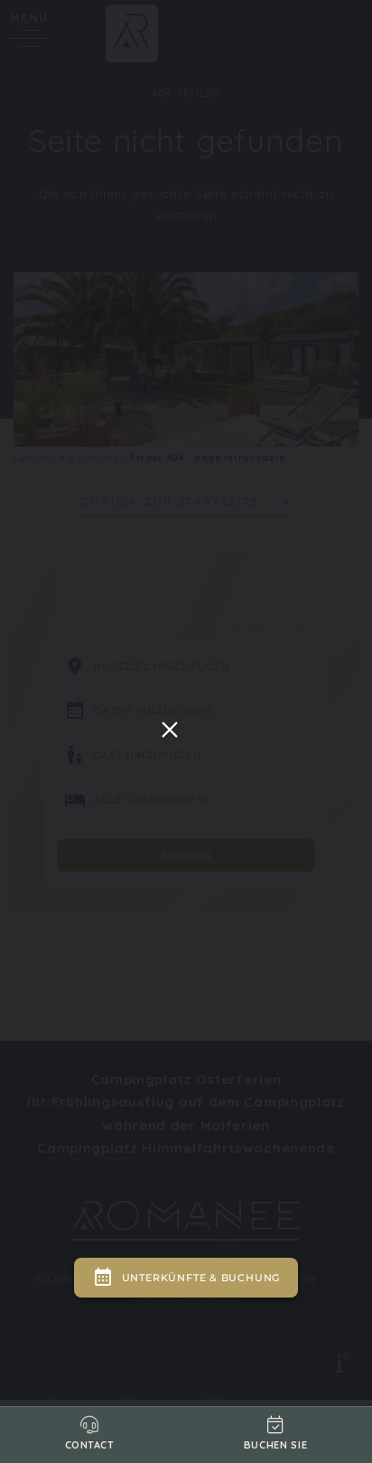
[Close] (169, 729)
